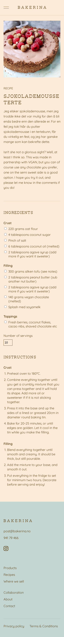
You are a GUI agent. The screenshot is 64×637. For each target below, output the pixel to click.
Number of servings (18, 336)
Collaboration (14, 592)
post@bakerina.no (17, 531)
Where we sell (14, 581)
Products (10, 568)
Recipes (9, 575)
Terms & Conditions (44, 626)
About (8, 599)
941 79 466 (11, 538)
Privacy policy (14, 626)
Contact (9, 606)
